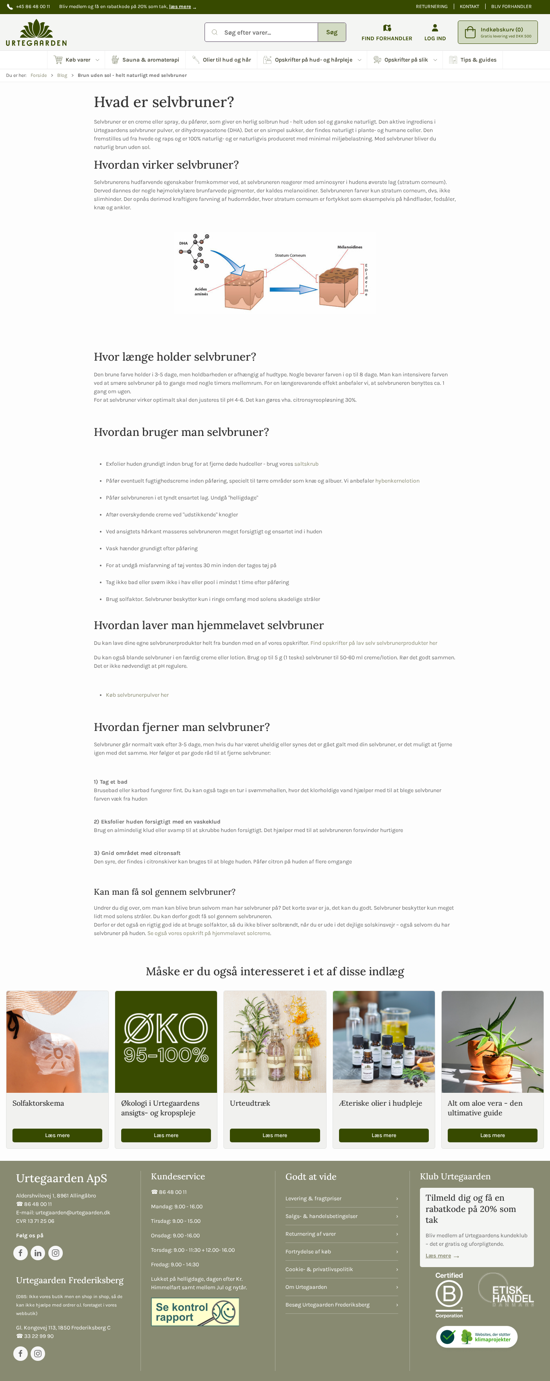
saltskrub (306, 463)
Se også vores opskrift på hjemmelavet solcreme (208, 933)
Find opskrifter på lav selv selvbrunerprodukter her (373, 643)
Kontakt (469, 6)
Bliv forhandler (511, 6)
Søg (331, 32)
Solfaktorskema (38, 1103)
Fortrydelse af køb (308, 1251)
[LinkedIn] (38, 1253)
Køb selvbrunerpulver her (137, 695)
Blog (62, 75)
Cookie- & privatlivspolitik (319, 1269)
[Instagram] (55, 1253)
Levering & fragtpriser (313, 1198)
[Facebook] (20, 1253)
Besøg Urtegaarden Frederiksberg (327, 1304)
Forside (39, 75)
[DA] (36, 32)
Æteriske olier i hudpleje (380, 1103)
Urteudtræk (250, 1103)
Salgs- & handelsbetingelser (321, 1216)
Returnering (432, 6)
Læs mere (57, 1135)
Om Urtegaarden (306, 1287)
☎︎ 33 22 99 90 (35, 1336)
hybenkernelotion (397, 480)
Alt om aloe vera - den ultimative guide (485, 1107)
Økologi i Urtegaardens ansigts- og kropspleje (160, 1107)
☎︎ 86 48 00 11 (34, 1204)
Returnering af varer (310, 1233)
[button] (76, 60)
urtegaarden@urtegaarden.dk (72, 1212)
